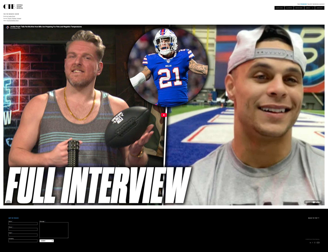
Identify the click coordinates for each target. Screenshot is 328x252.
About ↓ (309, 8)
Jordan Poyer (11, 16)
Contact (320, 8)
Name (10, 221)
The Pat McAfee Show (13, 20)
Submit (43, 240)
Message (42, 221)
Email (10, 233)
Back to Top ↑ (313, 218)
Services (279, 8)
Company (11, 238)
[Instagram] (314, 242)
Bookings (299, 8)
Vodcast (19, 18)
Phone (10, 227)
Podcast (14, 18)
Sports (9, 18)
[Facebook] (312, 242)
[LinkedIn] (310, 242)
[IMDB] (318, 242)
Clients (289, 8)
